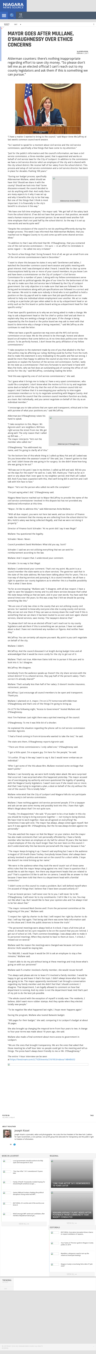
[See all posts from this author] (7, 1134)
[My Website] (15, 1144)
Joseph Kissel (83, 51)
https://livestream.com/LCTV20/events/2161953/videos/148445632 (42, 1059)
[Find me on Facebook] (7, 1144)
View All (23, 1224)
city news (5, 1117)
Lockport (12, 1117)
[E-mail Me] (11, 1144)
